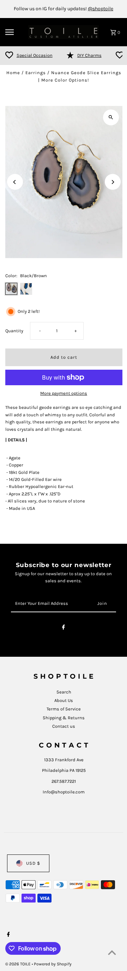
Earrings (35, 72)
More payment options (63, 393)
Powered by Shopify (53, 963)
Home (13, 72)
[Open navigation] (14, 32)
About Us (63, 700)
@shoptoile (100, 9)
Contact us (63, 726)
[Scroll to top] (112, 952)
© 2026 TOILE (18, 963)
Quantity (14, 330)
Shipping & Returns (64, 717)
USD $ (33, 863)
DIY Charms (89, 55)
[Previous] (15, 182)
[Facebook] (63, 628)
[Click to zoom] (111, 117)
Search (63, 692)
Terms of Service (64, 708)
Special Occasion (35, 55)
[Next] (113, 182)
